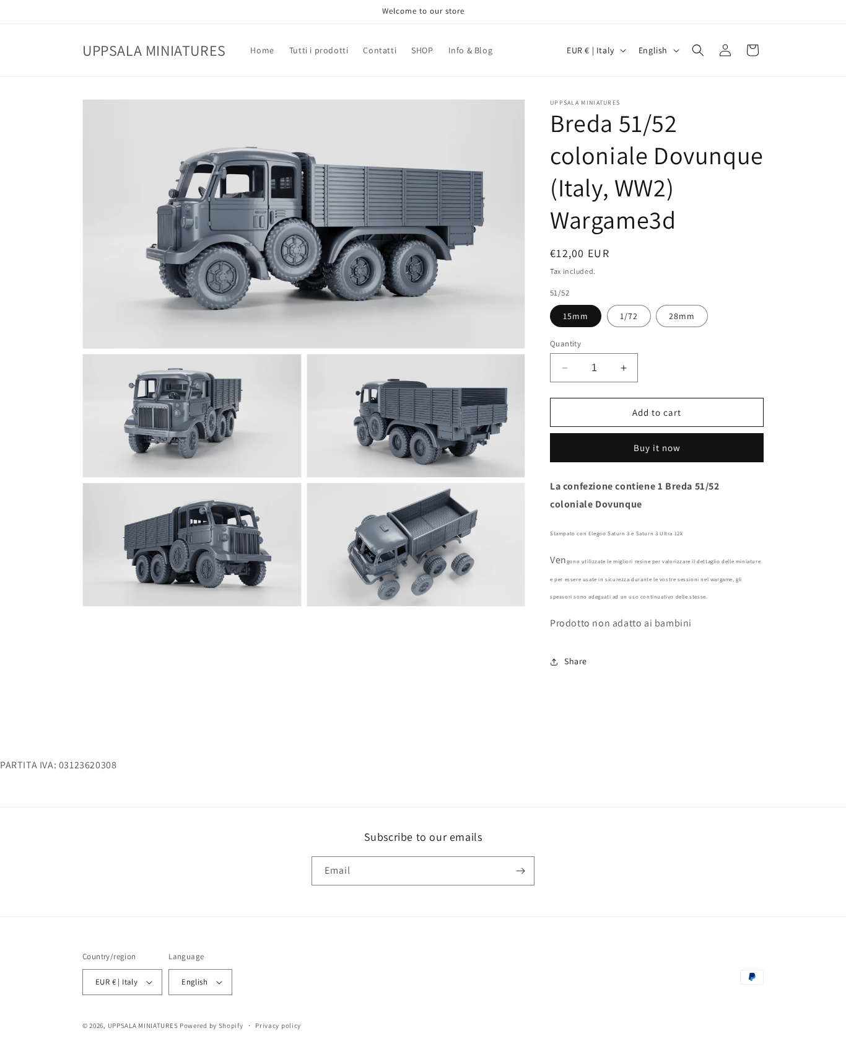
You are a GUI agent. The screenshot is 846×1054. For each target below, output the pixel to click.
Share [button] (575, 661)
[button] (698, 50)
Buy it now (657, 448)
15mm (575, 316)
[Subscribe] (520, 870)
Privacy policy (278, 1025)
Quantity (565, 343)
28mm (682, 316)
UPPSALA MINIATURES (143, 1025)
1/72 (629, 316)
